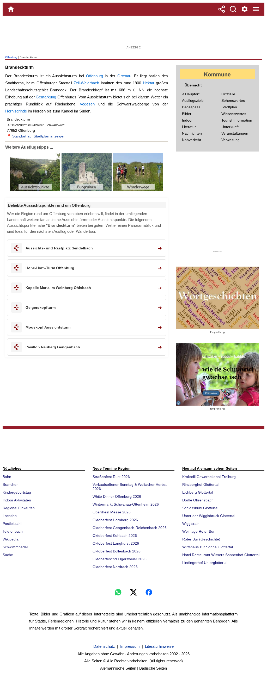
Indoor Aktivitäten (17, 500)
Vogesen (87, 104)
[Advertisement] (133, 32)
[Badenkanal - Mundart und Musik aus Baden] (217, 374)
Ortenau (124, 76)
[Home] (11, 9)
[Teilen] (221, 9)
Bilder (186, 114)
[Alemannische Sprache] (217, 298)
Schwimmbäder (15, 547)
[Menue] (256, 9)
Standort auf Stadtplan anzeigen (38, 136)
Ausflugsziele (193, 100)
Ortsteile (228, 94)
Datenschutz (104, 646)
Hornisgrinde (16, 111)
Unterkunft (230, 127)
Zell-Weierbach (86, 83)
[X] (133, 592)
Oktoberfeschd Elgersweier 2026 (120, 559)
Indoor (187, 120)
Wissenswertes (233, 114)
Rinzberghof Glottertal (200, 484)
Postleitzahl (12, 523)
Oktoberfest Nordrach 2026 (115, 567)
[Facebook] (149, 592)
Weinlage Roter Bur (198, 531)
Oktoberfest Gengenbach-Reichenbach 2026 (130, 528)
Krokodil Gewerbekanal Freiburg (209, 477)
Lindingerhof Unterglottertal (204, 563)
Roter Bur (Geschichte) (201, 539)
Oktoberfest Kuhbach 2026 (115, 535)
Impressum (130, 646)
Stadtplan (229, 107)
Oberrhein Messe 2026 (112, 512)
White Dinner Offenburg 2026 (117, 496)
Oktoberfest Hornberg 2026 (115, 520)
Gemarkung (46, 97)
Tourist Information (236, 120)
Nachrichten (192, 133)
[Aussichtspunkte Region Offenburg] (35, 189)
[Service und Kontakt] (244, 9)
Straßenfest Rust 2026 (111, 477)
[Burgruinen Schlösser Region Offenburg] (86, 189)
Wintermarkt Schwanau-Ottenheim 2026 (126, 504)
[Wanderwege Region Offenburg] (137, 189)
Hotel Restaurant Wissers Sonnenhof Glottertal (220, 555)
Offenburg (11, 57)
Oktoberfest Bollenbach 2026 (117, 551)
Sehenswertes (233, 100)
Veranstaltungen (234, 133)
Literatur (189, 127)
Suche (8, 555)
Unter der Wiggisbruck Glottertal (208, 516)
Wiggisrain (190, 523)
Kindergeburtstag (17, 492)
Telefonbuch (13, 531)
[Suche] (233, 9)
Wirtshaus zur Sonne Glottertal (207, 547)
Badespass (191, 107)
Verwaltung (230, 140)
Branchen (11, 484)
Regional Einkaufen (19, 508)
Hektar (148, 83)
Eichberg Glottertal (197, 492)
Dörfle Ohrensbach (198, 500)
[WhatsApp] (118, 592)
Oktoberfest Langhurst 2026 (116, 543)
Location (10, 516)
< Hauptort (190, 94)
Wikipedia (11, 539)
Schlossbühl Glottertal (200, 508)
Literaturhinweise (159, 646)
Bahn (7, 477)
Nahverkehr (191, 140)
